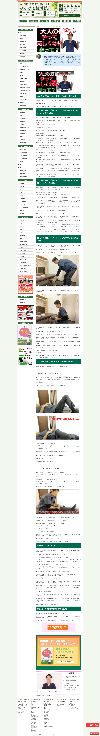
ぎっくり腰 (33, 720)
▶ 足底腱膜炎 (21, 198)
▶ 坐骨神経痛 (21, 133)
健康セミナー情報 (22, 701)
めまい (45, 723)
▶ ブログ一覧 (21, 302)
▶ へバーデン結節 (22, 99)
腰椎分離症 (33, 722)
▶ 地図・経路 (21, 44)
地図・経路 (66, 21)
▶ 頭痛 (20, 63)
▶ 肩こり (20, 75)
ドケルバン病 (47, 720)
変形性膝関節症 (47, 703)
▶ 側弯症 (20, 136)
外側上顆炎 (33, 715)
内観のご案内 (21, 711)
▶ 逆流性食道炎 (22, 262)
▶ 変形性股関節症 (22, 152)
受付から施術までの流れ (23, 704)
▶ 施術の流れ (21, 53)
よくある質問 (73, 704)
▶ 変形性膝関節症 (22, 158)
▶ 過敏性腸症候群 (22, 235)
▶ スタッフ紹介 (22, 47)
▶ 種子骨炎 (21, 213)
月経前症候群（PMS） (49, 726)
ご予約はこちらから (74, 708)
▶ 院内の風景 (21, 56)
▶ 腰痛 (20, 115)
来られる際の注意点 (22, 705)
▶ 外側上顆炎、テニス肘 (24, 87)
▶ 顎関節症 (21, 220)
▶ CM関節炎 (21, 102)
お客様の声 (55, 21)
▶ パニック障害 (22, 250)
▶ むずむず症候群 (22, 271)
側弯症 (32, 729)
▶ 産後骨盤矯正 (22, 112)
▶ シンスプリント (22, 176)
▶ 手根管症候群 (22, 105)
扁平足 (45, 716)
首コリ (32, 709)
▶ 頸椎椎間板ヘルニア (23, 69)
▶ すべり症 (21, 124)
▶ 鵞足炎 (20, 161)
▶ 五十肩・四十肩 (22, 78)
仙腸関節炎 (33, 730)
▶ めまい (20, 226)
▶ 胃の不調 (21, 238)
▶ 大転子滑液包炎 (22, 155)
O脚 (45, 707)
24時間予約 (77, 21)
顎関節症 (33, 703)
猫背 (32, 714)
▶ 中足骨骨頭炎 (22, 201)
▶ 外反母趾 (21, 183)
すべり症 (33, 723)
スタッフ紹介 (44, 21)
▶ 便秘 (20, 229)
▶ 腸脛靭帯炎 (21, 173)
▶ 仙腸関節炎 (21, 139)
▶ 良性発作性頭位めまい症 (24, 265)
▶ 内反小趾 (21, 186)
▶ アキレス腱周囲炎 (23, 207)
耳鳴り (45, 725)
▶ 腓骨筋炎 (21, 210)
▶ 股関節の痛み (22, 149)
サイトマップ (73, 707)
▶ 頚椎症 (20, 72)
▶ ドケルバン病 (22, 93)
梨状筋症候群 (34, 731)
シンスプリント (47, 712)
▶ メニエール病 (22, 268)
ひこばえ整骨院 (51, 734)
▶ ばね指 (20, 96)
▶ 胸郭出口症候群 (22, 84)
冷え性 (58, 703)
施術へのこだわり (22, 707)
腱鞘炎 (45, 722)
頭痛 (32, 704)
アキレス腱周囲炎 (61, 701)
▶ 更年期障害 (21, 253)
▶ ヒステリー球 (22, 259)
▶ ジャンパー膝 (22, 170)
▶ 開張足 (20, 192)
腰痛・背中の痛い (35, 716)
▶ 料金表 (20, 38)
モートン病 (46, 719)
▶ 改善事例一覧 (22, 41)
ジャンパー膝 (47, 709)
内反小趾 (46, 715)
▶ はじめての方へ (22, 35)
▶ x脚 (19, 164)
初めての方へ (21, 703)
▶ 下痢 (20, 232)
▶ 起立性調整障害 (22, 241)
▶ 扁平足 (20, 189)
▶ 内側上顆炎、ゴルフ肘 (24, 90)
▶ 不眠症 (20, 247)
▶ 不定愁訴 (21, 256)
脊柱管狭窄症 (34, 726)
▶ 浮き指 (20, 195)
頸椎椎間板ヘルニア (35, 707)
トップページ (23, 21)
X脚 (45, 708)
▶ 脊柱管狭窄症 (22, 130)
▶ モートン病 (21, 204)
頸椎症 (32, 708)
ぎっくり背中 (34, 718)
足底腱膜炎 (46, 718)
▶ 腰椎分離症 (21, 121)
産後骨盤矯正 (34, 701)
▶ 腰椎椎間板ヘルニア (23, 127)
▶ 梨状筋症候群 (22, 142)
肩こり (32, 711)
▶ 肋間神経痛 (21, 118)
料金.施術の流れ (34, 21)
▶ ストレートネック (23, 66)
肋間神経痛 (33, 719)
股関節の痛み (47, 701)
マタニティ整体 (60, 704)
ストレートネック (35, 705)
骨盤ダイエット (60, 705)
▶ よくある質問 (22, 50)
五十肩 (32, 712)
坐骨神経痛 (33, 727)
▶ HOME (20, 32)
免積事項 (72, 705)
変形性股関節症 (47, 704)
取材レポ (72, 701)
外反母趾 (46, 714)
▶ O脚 (19, 167)
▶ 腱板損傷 (21, 81)
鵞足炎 (45, 705)
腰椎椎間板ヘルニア (35, 725)
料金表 (19, 708)
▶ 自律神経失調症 (22, 244)
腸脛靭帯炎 (46, 711)
